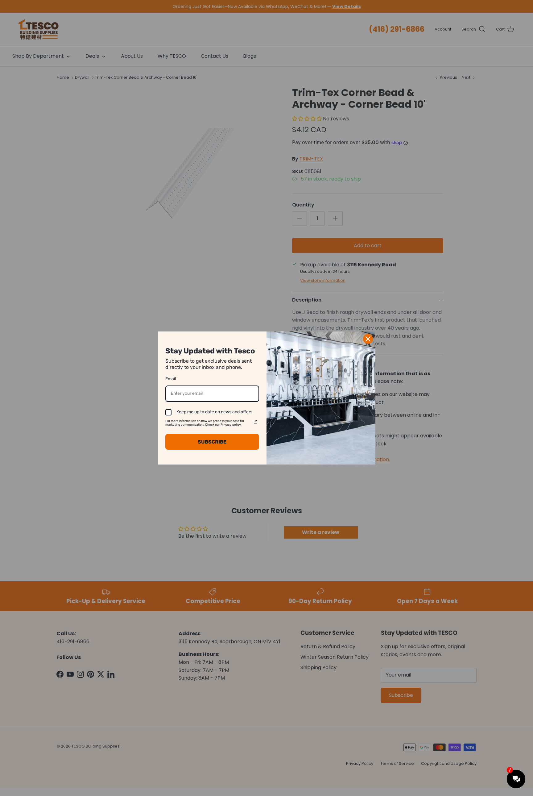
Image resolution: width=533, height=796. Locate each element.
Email (170, 378)
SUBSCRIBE (212, 442)
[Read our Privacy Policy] (255, 422)
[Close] (368, 338)
